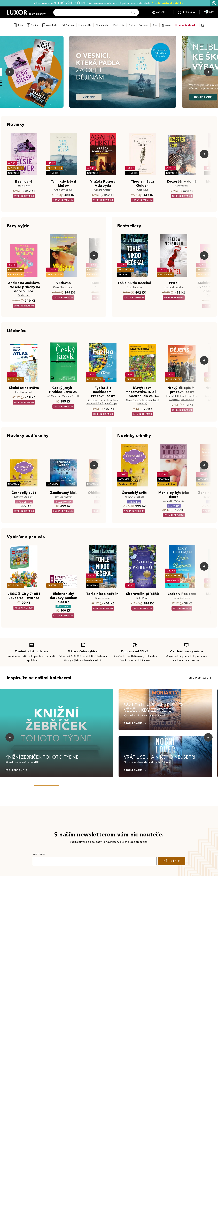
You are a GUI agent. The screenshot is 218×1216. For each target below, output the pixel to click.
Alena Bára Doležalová (139, 400)
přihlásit (172, 861)
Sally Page (142, 598)
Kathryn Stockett (23, 496)
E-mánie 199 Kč (127, 484)
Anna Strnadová (63, 189)
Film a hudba (102, 25)
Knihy (20, 25)
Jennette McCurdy (173, 501)
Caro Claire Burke (63, 287)
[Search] (133, 12)
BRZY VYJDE (15, 274)
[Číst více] (122, 72)
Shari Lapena (134, 287)
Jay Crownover (63, 496)
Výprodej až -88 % (177, 585)
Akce (168, 25)
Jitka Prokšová (95, 403)
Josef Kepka (112, 403)
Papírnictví (118, 25)
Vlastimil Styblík (71, 396)
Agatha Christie (103, 189)
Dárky (132, 25)
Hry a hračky (85, 25)
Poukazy (70, 25)
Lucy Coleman (182, 598)
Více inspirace (198, 678)
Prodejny (143, 25)
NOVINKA (13, 173)
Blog (155, 25)
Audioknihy (52, 25)
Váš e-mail (39, 854)
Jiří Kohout (93, 400)
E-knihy (34, 25)
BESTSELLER (15, 168)
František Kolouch (176, 396)
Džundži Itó (182, 185)
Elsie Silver (24, 185)
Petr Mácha (187, 399)
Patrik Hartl (24, 295)
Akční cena (172, 580)
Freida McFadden (174, 287)
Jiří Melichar (54, 396)
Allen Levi (142, 189)
